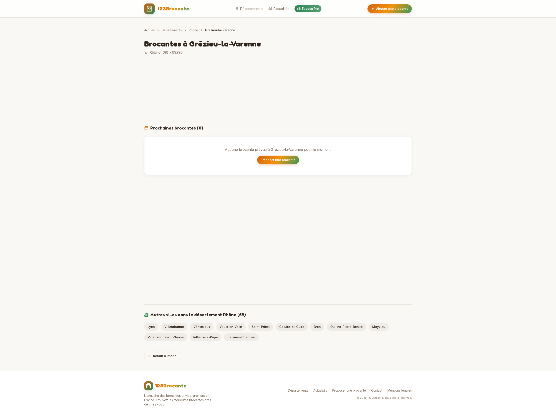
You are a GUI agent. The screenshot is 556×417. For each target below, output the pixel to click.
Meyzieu (378, 327)
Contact (376, 390)
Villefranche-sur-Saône (166, 337)
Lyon (151, 327)
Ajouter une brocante (392, 8)
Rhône (193, 30)
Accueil (149, 30)
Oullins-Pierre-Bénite (346, 327)
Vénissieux (202, 327)
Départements (251, 9)
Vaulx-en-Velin (231, 327)
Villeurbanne (174, 327)
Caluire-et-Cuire (291, 327)
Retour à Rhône (165, 356)
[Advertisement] (278, 92)
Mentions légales (399, 390)
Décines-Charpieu (241, 337)
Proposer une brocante (278, 160)
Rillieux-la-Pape (205, 337)
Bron (317, 327)
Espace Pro (310, 8)
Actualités (281, 9)
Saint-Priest (261, 327)
